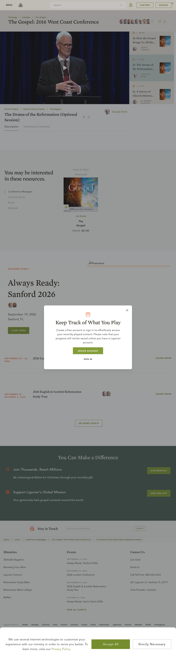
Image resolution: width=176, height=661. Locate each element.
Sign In (88, 359)
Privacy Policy (61, 649)
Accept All (111, 644)
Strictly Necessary (152, 644)
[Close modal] (127, 310)
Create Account (88, 350)
